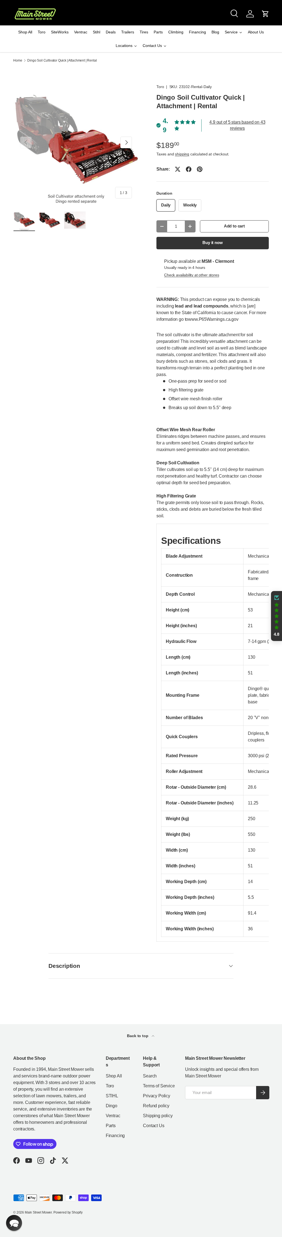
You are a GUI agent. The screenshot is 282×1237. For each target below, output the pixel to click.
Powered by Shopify (68, 1212)
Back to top (138, 1036)
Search (150, 1076)
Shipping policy (158, 1115)
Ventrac (113, 1115)
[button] (265, 14)
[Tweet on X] (177, 169)
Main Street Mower (38, 1212)
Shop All (114, 1076)
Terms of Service (159, 1086)
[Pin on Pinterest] (199, 169)
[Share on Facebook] (188, 169)
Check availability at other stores (191, 275)
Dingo (111, 1105)
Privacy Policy (156, 1095)
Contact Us (153, 1125)
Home (17, 60)
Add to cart (234, 226)
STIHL (112, 1095)
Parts (111, 1125)
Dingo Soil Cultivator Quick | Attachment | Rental (62, 60)
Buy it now (212, 242)
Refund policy (156, 1105)
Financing (115, 1135)
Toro (160, 86)
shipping (182, 154)
